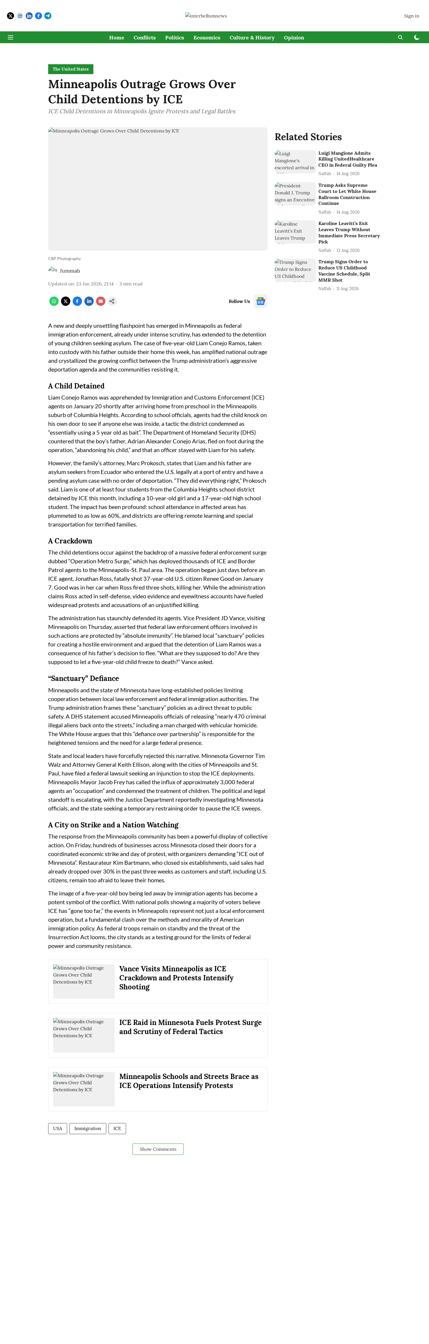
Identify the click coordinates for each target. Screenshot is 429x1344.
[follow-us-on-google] (261, 301)
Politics (174, 37)
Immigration (87, 1128)
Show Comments (158, 1149)
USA (57, 1128)
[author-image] (52, 271)
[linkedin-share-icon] (89, 304)
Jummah (70, 270)
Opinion (294, 37)
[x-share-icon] (65, 304)
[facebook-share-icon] (77, 304)
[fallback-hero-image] (295, 161)
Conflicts (145, 37)
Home (116, 37)
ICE (117, 1128)
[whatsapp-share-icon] (54, 304)
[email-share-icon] (100, 304)
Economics (206, 37)
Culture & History (252, 37)
